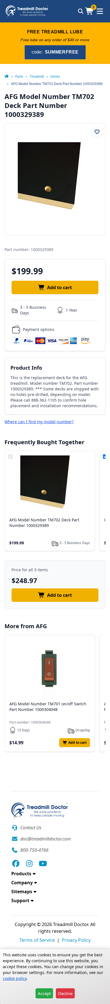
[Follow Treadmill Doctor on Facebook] (15, 863)
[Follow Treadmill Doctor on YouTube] (42, 863)
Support (20, 900)
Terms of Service (37, 940)
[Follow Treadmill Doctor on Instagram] (29, 863)
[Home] (7, 76)
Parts (19, 77)
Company (22, 882)
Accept (44, 993)
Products (21, 874)
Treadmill (37, 77)
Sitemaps (21, 891)
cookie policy (15, 978)
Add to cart (59, 287)
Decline (65, 993)
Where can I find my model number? (39, 421)
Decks (55, 77)
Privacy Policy (76, 940)
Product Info (26, 367)
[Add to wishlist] (97, 132)
